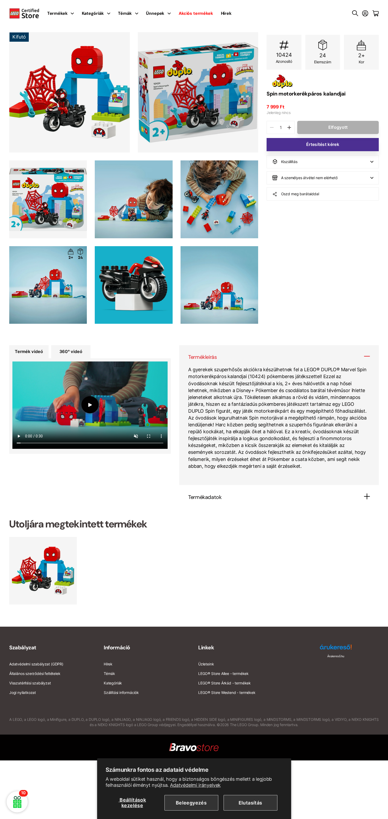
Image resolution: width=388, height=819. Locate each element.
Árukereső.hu (335, 656)
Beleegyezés (191, 803)
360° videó (70, 351)
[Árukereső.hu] (336, 649)
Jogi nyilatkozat (22, 692)
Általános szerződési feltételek (34, 673)
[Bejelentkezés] (365, 13)
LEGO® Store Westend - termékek (226, 692)
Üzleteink (206, 664)
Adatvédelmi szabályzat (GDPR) (36, 664)
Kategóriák (92, 13)
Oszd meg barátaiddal (300, 194)
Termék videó (29, 351)
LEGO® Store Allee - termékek (223, 673)
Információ (117, 647)
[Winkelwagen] (375, 13)
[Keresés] (355, 13)
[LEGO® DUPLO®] (323, 81)
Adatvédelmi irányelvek (195, 785)
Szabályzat (22, 647)
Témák (124, 13)
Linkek (206, 647)
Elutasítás (250, 803)
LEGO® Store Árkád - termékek (224, 683)
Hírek (226, 13)
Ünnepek (155, 13)
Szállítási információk (121, 692)
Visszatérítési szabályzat (30, 683)
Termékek (57, 13)
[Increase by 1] (289, 127)
